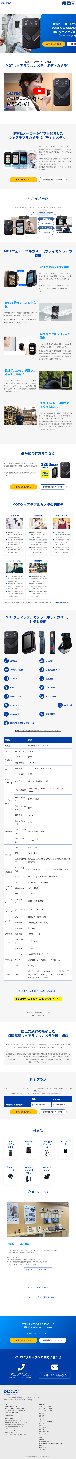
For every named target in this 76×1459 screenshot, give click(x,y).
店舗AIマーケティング (10, 1429)
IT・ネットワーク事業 (45, 1406)
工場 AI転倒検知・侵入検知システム (13, 1421)
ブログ (41, 1426)
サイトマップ (42, 1449)
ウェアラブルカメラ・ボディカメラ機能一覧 (15, 1410)
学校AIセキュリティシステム (11, 1433)
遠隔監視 (14, 660)
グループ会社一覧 (44, 1432)
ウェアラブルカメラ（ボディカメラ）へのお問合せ (37, 991)
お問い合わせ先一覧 (54, 1375)
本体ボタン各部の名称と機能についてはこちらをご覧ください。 (38, 731)
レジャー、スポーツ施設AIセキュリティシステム (16, 1434)
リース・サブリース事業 (45, 1410)
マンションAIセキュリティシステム (13, 1431)
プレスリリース (43, 1420)
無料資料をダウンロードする (52, 180)
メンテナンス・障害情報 (45, 1422)
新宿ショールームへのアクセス (37, 1269)
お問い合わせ (59, 603)
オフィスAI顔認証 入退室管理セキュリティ (14, 1426)
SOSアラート (51, 696)
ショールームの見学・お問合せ (37, 1287)
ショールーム (42, 1434)
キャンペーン (42, 1424)
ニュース (41, 1418)
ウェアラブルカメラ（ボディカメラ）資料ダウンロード (37, 999)
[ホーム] (6, 3)
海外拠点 (41, 1430)
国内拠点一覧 (42, 1428)
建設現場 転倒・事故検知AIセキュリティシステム (16, 1423)
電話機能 (49, 678)
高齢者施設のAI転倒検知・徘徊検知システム (15, 1425)
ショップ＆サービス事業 (45, 1408)
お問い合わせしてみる (53, 44)
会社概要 (41, 1416)
